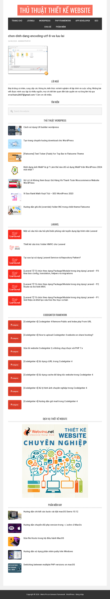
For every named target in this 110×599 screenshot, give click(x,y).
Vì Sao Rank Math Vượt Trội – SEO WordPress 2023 (48, 193)
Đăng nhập (80, 594)
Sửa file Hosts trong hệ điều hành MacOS (43, 538)
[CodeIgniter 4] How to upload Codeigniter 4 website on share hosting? (58, 335)
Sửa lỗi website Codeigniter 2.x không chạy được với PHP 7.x (53, 348)
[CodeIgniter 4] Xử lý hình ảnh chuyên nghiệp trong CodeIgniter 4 (55, 388)
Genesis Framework (57, 594)
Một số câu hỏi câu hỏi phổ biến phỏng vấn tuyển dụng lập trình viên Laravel (60, 231)
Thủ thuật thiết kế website (55, 10)
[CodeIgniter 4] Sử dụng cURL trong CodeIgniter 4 (47, 361)
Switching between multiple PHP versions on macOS (49, 564)
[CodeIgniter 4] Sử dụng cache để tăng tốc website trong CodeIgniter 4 (58, 374)
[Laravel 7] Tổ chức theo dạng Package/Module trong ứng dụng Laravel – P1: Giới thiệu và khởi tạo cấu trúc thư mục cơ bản (61, 298)
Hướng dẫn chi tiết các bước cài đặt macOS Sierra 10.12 (50, 511)
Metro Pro (44, 594)
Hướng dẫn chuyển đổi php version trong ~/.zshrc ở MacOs (52, 525)
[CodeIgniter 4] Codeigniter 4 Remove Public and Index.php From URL (57, 321)
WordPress (70, 594)
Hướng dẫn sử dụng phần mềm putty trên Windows (48, 551)
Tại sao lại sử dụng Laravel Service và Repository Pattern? (52, 257)
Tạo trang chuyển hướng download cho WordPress (48, 140)
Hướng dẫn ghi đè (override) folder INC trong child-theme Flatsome (56, 207)
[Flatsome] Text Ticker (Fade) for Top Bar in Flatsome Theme (53, 153)
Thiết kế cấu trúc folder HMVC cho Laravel (44, 244)
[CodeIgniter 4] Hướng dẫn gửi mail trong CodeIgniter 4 (50, 401)
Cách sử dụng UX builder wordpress (41, 127)
